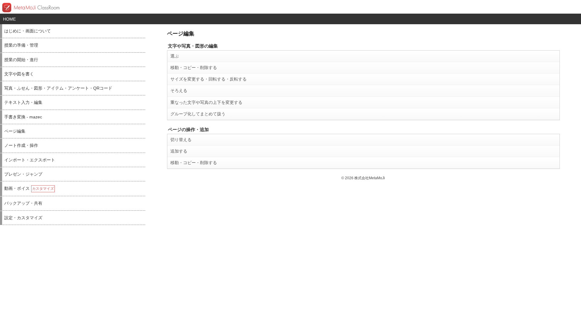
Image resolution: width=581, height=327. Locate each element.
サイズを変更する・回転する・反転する (208, 79)
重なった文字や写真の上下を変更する (206, 102)
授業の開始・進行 (21, 60)
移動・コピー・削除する (193, 67)
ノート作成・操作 (21, 145)
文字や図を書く (19, 74)
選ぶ (174, 56)
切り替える (181, 139)
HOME (9, 19)
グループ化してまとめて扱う (197, 113)
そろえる (178, 90)
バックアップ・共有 (23, 203)
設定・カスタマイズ (23, 218)
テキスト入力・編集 (23, 102)
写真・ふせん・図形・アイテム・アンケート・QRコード (58, 88)
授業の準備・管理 (21, 45)
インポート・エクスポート (29, 160)
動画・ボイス (29, 188)
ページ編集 (14, 131)
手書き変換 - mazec (23, 117)
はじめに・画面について (27, 31)
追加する (178, 151)
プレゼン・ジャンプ (23, 174)
